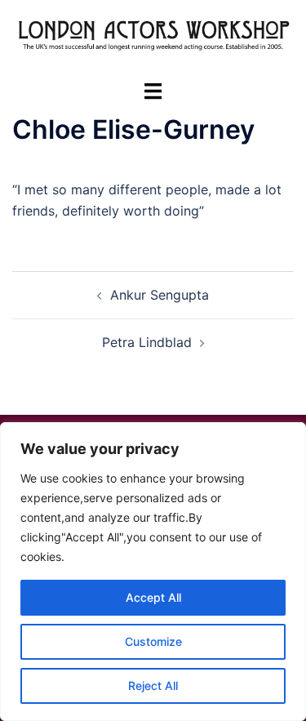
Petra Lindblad (147, 342)
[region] (153, 571)
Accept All (153, 597)
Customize (153, 641)
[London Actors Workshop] (153, 38)
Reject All (153, 685)
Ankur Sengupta (159, 295)
